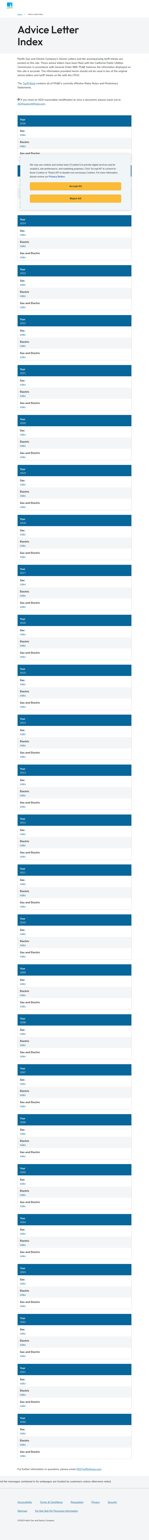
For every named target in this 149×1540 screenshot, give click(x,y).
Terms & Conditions (51, 1502)
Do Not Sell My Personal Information (56, 1511)
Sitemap (22, 1511)
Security (112, 1502)
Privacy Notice (57, 176)
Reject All (75, 198)
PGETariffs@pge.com (88, 1469)
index (23, 134)
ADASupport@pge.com (31, 104)
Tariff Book (29, 83)
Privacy (95, 1502)
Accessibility (24, 1502)
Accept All (75, 186)
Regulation (77, 1502)
